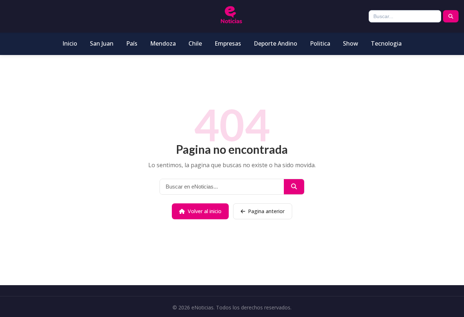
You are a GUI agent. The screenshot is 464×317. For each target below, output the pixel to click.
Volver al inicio (204, 211)
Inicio (69, 43)
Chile (195, 43)
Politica (320, 43)
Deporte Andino (275, 43)
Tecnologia (386, 43)
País (131, 43)
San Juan (101, 43)
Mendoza (163, 43)
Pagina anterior (266, 211)
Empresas (228, 43)
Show (350, 43)
